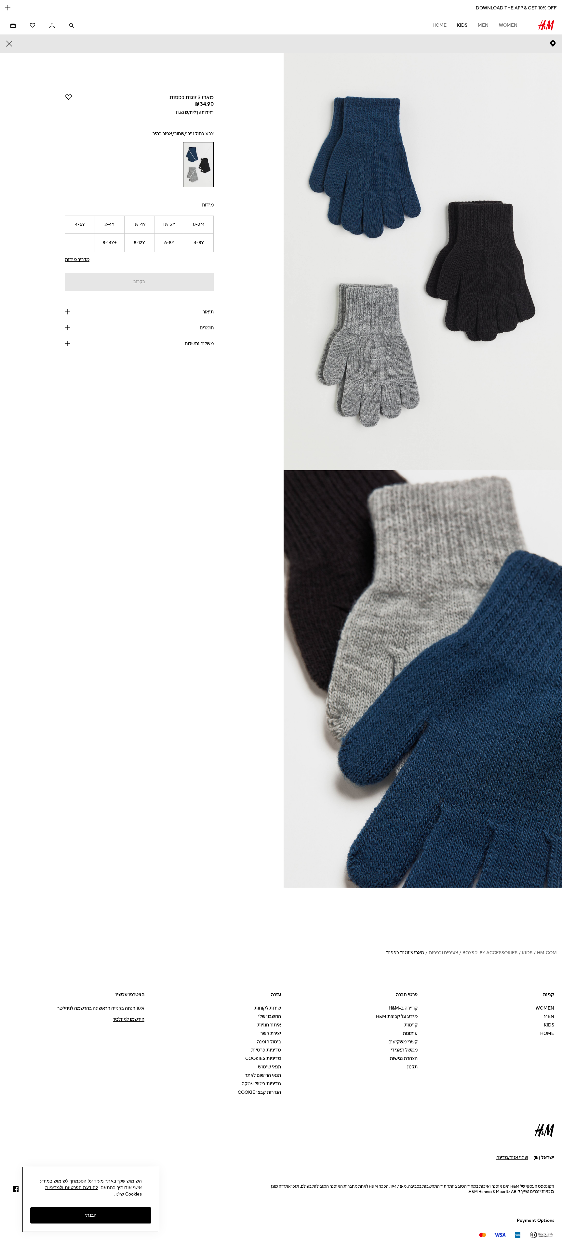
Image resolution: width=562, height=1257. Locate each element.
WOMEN (508, 25)
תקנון (412, 1067)
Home (440, 25)
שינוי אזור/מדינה (512, 1157)
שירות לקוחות (267, 1008)
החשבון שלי (269, 1016)
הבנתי (91, 1215)
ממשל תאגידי (404, 1050)
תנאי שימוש (269, 1067)
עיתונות (410, 1033)
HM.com (547, 952)
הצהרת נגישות (404, 1058)
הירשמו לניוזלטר (128, 1019)
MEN (483, 25)
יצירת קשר (271, 1033)
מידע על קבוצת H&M (397, 1016)
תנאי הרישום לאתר (263, 1075)
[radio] (198, 164)
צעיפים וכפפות (443, 952)
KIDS (462, 25)
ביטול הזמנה (269, 1042)
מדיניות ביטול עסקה (261, 1083)
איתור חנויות (269, 1025)
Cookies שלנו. (128, 1194)
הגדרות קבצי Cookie (259, 1092)
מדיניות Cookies (263, 1058)
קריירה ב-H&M (403, 1008)
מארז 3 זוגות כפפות (405, 952)
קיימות (411, 1025)
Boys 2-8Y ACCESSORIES (489, 952)
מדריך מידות (77, 259)
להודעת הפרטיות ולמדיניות (71, 1187)
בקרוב (139, 281)
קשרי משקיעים (403, 1042)
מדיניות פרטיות (266, 1050)
